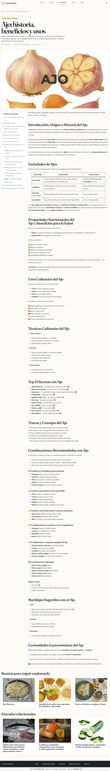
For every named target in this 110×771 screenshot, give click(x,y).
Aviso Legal (62, 764)
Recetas (51, 2)
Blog (82, 2)
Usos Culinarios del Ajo (10, 132)
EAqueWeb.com (77, 769)
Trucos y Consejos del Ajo (11, 141)
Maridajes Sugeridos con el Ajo (13, 185)
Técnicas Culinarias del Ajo (12, 135)
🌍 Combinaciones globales (14, 179)
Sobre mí (86, 764)
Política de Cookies (74, 764)
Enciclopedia (62, 2)
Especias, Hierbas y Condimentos (10, 18)
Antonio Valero (7, 44)
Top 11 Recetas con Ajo (10, 138)
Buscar (107, 3)
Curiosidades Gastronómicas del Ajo (14, 188)
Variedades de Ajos (9, 123)
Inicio (41, 2)
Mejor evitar (9, 182)
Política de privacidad (48, 764)
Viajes (73, 2)
